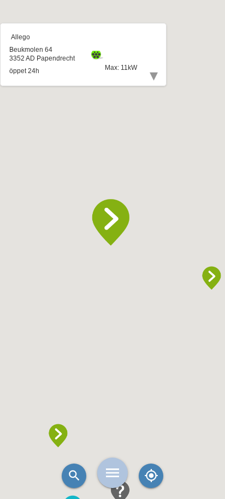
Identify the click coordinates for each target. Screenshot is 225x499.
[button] (112, 222)
